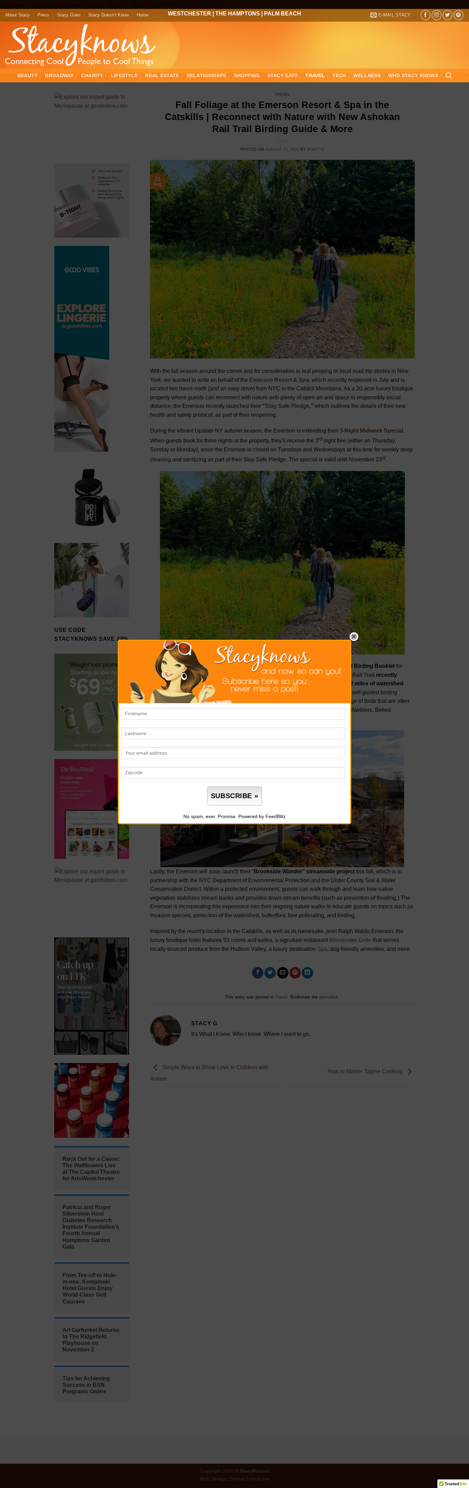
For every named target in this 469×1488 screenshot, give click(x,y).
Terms (230, 828)
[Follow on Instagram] (437, 15)
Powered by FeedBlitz (262, 816)
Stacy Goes (69, 14)
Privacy (250, 828)
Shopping (247, 75)
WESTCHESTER (189, 13)
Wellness (366, 75)
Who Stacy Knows (413, 75)
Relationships (207, 75)
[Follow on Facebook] (426, 15)
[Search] (448, 76)
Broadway (59, 75)
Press (43, 14)
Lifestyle (124, 75)
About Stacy (17, 14)
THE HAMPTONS (237, 13)
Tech (339, 75)
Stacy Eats (282, 75)
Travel (315, 75)
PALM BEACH (282, 13)
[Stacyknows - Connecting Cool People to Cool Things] (84, 45)
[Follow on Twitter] (448, 15)
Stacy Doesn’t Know (108, 14)
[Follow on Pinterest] (459, 15)
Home (142, 14)
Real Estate (162, 75)
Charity (92, 75)
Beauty (28, 75)
